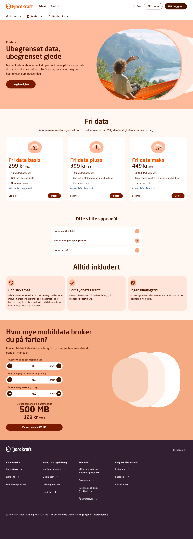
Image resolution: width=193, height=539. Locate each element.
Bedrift (55, 6)
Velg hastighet (21, 84)
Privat (42, 6)
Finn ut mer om (34, 427)
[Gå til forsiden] (19, 6)
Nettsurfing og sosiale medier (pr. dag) (27, 373)
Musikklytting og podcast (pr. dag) (25, 359)
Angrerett (27, 188)
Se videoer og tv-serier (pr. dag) (23, 387)
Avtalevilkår (14, 188)
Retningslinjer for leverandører (90, 514)
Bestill (56, 195)
